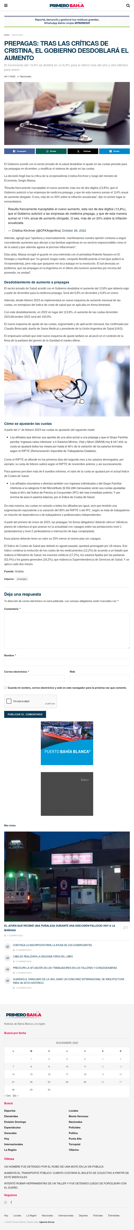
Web (72, 671)
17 (67, 1074)
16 (49, 1074)
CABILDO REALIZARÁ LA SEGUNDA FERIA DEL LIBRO (43, 956)
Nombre (10, 655)
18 (85, 1074)
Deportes (9, 1111)
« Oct (7, 1095)
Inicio (6, 34)
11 (85, 1066)
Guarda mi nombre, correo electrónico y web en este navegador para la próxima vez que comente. (67, 688)
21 (13, 1081)
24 (67, 1081)
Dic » (16, 1095)
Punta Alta (75, 1138)
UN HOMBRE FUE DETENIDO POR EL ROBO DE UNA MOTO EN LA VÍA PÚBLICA (53, 1166)
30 (49, 1089)
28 (13, 1089)
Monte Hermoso (78, 1116)
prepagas (22, 578)
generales (10, 1133)
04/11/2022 (9, 76)
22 (31, 1081)
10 (67, 1066)
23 (49, 1081)
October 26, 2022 (74, 230)
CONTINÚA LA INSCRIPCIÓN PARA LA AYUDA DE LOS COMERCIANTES (52, 945)
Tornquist (74, 1144)
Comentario (12, 609)
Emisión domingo (15, 1122)
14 (13, 1074)
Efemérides (11, 1116)
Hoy (6, 1138)
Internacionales (13, 1144)
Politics (73, 1133)
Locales (73, 1111)
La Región (10, 1150)
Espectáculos (12, 1127)
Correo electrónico (16, 671)
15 (31, 1074)
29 (31, 1089)
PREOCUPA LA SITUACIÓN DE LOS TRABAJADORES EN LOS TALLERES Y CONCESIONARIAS (65, 967)
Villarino (74, 1150)
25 (85, 1081)
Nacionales (17, 34)
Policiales (74, 1127)
